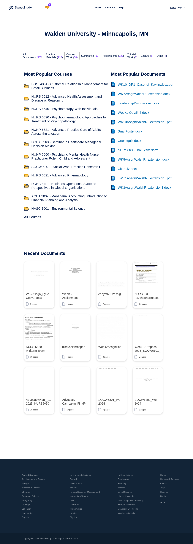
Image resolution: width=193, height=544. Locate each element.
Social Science (125, 492)
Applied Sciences (30, 475)
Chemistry (26, 492)
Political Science (125, 475)
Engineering (27, 513)
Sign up (181, 7)
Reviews (164, 492)
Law (72, 500)
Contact (164, 496)
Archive (163, 483)
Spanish (74, 479)
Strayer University (126, 504)
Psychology (123, 479)
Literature (74, 504)
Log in (173, 7)
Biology (25, 483)
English (25, 517)
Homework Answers (169, 479)
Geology (26, 504)
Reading (122, 483)
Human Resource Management (85, 492)
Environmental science (80, 475)
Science (121, 487)
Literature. (110, 7)
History (73, 487)
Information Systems (79, 496)
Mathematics (76, 509)
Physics (73, 517)
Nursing (73, 513)
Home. (98, 7)
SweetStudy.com (48, 538)
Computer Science (30, 496)
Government (76, 483)
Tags (162, 487)
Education (26, 509)
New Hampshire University (130, 500)
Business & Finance (31, 487)
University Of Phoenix (128, 509)
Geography (27, 500)
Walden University (126, 513)
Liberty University (126, 496)
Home (163, 475)
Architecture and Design (33, 479)
